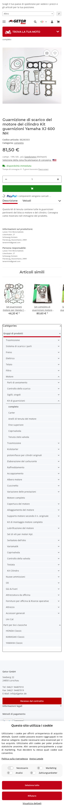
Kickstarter (12, 449)
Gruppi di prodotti (13, 333)
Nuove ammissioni (15, 576)
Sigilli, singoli (14, 394)
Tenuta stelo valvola (18, 437)
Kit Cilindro (13, 570)
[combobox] (28, 14)
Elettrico (10, 358)
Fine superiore (15, 424)
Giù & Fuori (12, 588)
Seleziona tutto (32, 785)
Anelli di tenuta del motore (22, 418)
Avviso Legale (36, 758)
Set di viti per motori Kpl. (20, 534)
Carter (11, 412)
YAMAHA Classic (14, 642)
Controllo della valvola (18, 558)
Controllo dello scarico (18, 388)
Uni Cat (10, 619)
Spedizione (30, 156)
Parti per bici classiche (15, 625)
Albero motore (14, 479)
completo (19, 142)
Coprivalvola (14, 430)
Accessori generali (15, 613)
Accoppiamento (15, 473)
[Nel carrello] (32, 188)
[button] (35, 22)
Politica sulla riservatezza (15, 758)
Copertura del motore (18, 503)
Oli (7, 582)
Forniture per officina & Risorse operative (27, 601)
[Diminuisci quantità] (6, 179)
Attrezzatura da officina (18, 594)
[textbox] (28, 14)
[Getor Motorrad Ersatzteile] (17, 21)
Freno (9, 352)
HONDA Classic (14, 630)
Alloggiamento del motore (20, 509)
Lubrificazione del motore (20, 528)
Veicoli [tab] (27, 200)
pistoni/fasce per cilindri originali (24, 455)
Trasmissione (13, 340)
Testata (11, 564)
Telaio (9, 364)
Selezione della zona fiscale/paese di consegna (27, 160)
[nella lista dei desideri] (55, 53)
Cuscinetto (12, 485)
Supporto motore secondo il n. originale (27, 515)
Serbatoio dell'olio (16, 540)
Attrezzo (10, 607)
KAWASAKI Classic (15, 636)
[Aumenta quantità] (58, 179)
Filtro (8, 370)
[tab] (32, 31)
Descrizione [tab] (10, 200)
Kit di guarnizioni (16, 400)
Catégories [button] (10, 325)
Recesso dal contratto (32, 701)
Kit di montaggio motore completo (25, 522)
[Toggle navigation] (4, 20)
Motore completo (16, 497)
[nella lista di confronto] (46, 53)
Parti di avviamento (17, 382)
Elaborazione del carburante (22, 461)
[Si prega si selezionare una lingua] (43, 22)
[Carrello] (58, 22)
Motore (9, 376)
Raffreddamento (15, 467)
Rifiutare (32, 795)
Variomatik (12, 546)
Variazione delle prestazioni (21, 491)
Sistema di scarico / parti (19, 346)
